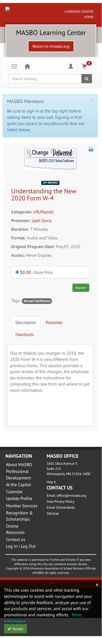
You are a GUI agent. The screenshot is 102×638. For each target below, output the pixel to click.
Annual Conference (37, 301)
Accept (17, 628)
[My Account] (70, 66)
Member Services (21, 505)
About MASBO (19, 464)
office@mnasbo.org (71, 495)
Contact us (15, 539)
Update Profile (19, 498)
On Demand (50, 182)
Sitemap (53, 513)
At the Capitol (18, 484)
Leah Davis (42, 220)
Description (25, 322)
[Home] (27, 66)
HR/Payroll (44, 211)
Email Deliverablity (61, 507)
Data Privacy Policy (60, 501)
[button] (91, 149)
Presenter (54, 322)
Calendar (14, 491)
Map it (51, 482)
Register (80, 288)
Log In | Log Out (21, 546)
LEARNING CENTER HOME (79, 14)
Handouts (24, 334)
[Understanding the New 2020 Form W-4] (50, 158)
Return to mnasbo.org (51, 46)
